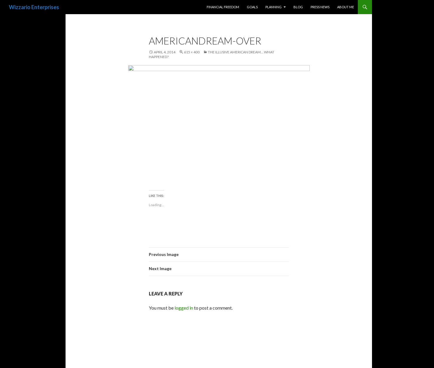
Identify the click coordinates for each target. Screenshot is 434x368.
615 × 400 (192, 52)
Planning (273, 7)
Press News (320, 7)
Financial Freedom (223, 7)
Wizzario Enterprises (34, 7)
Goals (252, 7)
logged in (183, 307)
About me (345, 7)
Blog (298, 7)
